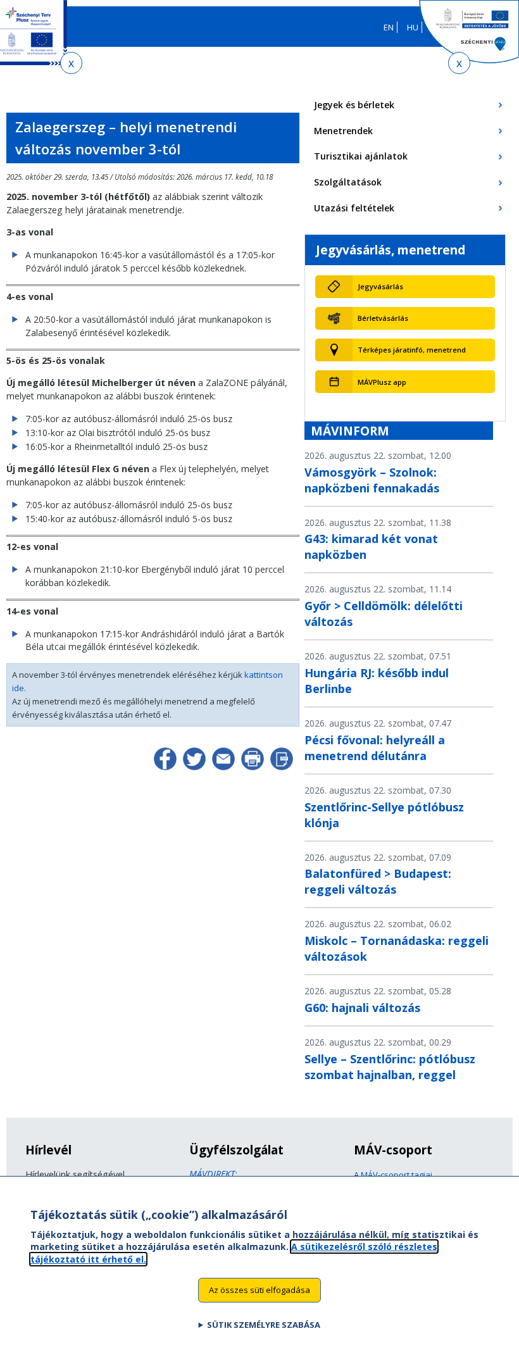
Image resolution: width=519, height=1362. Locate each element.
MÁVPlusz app (382, 382)
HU (412, 27)
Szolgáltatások (348, 182)
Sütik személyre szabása (263, 1324)
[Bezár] (71, 63)
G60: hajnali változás (362, 1007)
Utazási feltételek (354, 208)
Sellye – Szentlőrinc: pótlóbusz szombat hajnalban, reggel (389, 1066)
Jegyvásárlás (380, 286)
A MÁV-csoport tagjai (393, 1174)
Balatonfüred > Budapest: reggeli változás (377, 881)
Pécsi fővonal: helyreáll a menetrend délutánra (374, 747)
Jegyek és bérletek (354, 105)
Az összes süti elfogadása (259, 1290)
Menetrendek (343, 131)
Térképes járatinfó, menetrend (412, 349)
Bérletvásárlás (383, 318)
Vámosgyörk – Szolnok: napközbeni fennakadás (371, 480)
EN (389, 27)
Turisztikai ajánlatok (361, 156)
